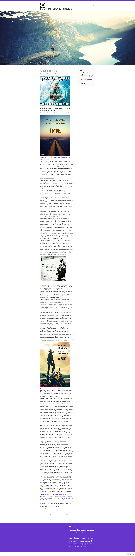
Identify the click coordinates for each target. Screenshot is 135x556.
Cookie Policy (21, 554)
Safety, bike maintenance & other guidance (56, 112)
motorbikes (61, 514)
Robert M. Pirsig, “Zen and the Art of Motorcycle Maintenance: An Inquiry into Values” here (56, 498)
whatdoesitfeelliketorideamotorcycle (46, 517)
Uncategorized (66, 112)
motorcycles (42, 515)
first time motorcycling (54, 514)
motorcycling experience (54, 515)
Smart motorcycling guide (56, 9)
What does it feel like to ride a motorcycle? (55, 109)
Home (94, 5)
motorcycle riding (66, 514)
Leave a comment (57, 517)
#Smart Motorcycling (46, 514)
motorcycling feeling (62, 515)
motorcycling (47, 515)
